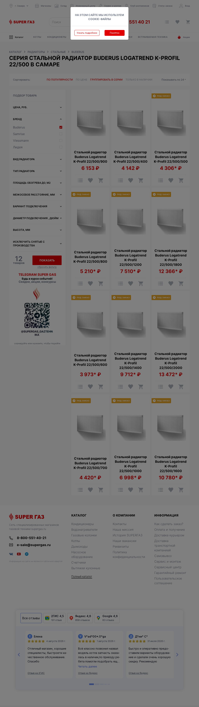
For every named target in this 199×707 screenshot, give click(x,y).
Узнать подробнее (87, 32)
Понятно (114, 32)
